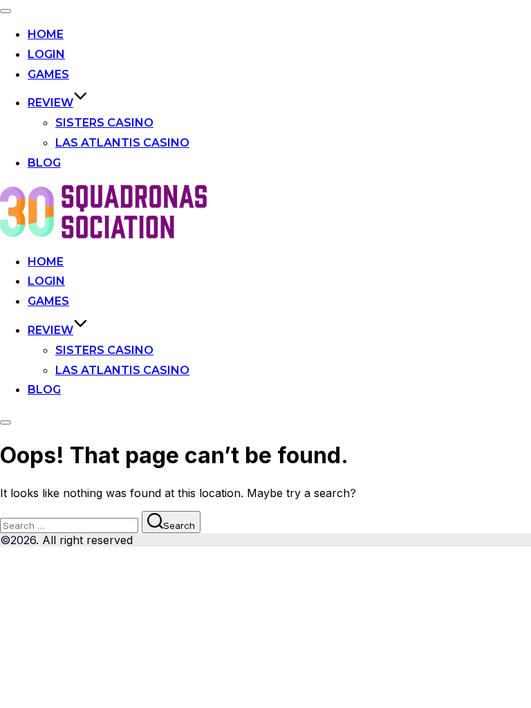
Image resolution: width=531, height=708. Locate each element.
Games (48, 74)
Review (50, 102)
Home (46, 34)
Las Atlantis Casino (122, 142)
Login (46, 54)
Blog (44, 162)
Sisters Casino (104, 122)
